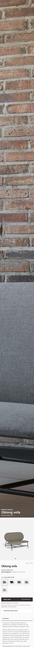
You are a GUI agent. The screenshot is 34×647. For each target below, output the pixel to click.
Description (6, 618)
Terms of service (12, 606)
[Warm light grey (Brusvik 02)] (4, 590)
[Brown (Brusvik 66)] (4, 582)
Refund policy (4, 606)
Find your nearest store (11, 610)
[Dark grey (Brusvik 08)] (12, 582)
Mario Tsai (10, 515)
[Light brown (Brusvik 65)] (26, 582)
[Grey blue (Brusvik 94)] (19, 582)
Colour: (7, 577)
